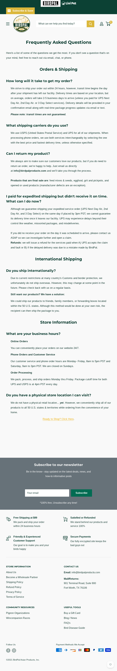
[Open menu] (7, 23)
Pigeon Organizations (18, 613)
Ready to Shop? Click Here (58, 419)
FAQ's (67, 623)
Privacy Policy (13, 592)
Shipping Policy (14, 582)
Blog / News (70, 618)
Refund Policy (13, 587)
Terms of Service (15, 597)
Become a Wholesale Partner (22, 577)
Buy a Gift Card (72, 613)
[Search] (90, 24)
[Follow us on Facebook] (8, 650)
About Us (11, 572)
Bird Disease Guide (74, 628)
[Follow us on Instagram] (14, 650)
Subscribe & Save (22, 10)
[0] (108, 24)
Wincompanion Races (18, 618)
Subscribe (81, 493)
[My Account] (101, 24)
